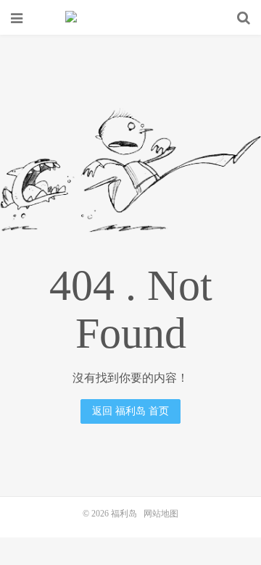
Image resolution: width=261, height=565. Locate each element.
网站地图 (161, 513)
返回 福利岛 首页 (130, 411)
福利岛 (130, 18)
